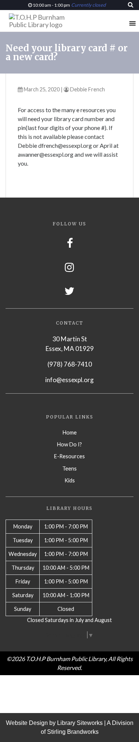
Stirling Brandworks (73, 732)
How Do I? (69, 444)
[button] (118, 23)
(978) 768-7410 (69, 364)
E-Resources (69, 456)
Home (70, 432)
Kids (69, 480)
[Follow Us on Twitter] (69, 291)
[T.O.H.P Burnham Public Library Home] (40, 21)
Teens (69, 468)
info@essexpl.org (69, 380)
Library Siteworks (80, 723)
